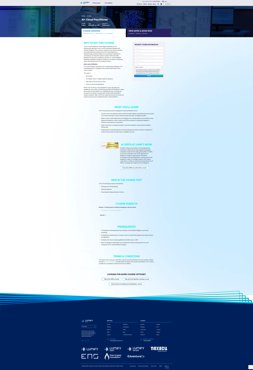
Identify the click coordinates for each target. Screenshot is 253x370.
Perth (157, 327)
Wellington (142, 327)
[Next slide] (125, 33)
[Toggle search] (158, 4)
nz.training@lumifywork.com (116, 340)
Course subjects (109, 33)
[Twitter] (88, 340)
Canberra (158, 329)
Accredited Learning (127, 334)
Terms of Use (154, 366)
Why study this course (88, 33)
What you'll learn (99, 33)
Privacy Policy (133, 366)
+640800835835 (156, 1)
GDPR (160, 366)
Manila (157, 334)
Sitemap (167, 367)
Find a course (96, 3)
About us (139, 4)
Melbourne (142, 334)
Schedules (125, 324)
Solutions (109, 327)
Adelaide (158, 332)
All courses (131, 33)
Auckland (142, 324)
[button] (104, 33)
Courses (84, 16)
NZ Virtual (145, 33)
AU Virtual (138, 33)
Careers (108, 334)
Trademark (166, 366)
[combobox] (82, 326)
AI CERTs (89, 16)
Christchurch (143, 329)
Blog (154, 4)
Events (150, 4)
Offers (145, 4)
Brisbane (158, 324)
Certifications (126, 327)
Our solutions (108, 3)
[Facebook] (85, 340)
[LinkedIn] (82, 340)
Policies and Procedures (143, 366)
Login (165, 1)
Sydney (141, 332)
